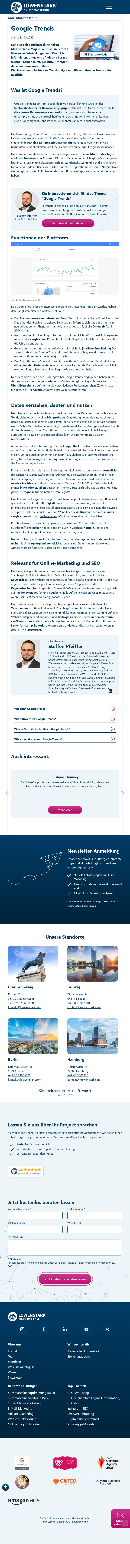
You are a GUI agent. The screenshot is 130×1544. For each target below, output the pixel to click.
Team (11, 1356)
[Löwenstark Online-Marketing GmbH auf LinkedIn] (65, 1329)
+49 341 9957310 (78, 1003)
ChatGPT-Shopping (80, 1413)
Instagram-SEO (77, 1408)
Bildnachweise (80, 1521)
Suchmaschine (40, 44)
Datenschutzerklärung (85, 905)
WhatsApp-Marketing (82, 1424)
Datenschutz (63, 1521)
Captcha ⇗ (39, 1297)
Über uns (14, 1344)
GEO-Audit (74, 1403)
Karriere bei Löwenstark (83, 1351)
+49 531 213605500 (21, 1003)
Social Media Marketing (24, 1403)
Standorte (15, 1361)
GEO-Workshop (78, 1392)
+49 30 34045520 (19, 1075)
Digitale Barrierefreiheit (83, 1419)
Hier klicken (31, 1294)
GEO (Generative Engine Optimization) (93, 1398)
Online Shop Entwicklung (25, 1424)
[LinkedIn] (110, 690)
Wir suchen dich (79, 1344)
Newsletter (15, 1377)
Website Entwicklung (22, 1419)
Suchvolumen (48, 516)
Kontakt (13, 1351)
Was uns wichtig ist (21, 1367)
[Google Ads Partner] (22, 1463)
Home (11, 17)
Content (102, 612)
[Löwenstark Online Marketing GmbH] (34, 6)
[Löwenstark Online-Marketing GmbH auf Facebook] (43, 1329)
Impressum (48, 1521)
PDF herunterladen (96, 54)
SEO (115, 580)
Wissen (13, 1372)
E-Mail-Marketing (20, 1408)
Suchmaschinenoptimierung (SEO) (31, 1392)
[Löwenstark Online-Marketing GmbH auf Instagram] (22, 1329)
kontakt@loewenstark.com (24, 1007)
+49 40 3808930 (77, 1075)
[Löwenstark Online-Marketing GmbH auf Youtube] (86, 1329)
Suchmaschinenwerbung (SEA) (28, 1398)
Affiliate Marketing (21, 1413)
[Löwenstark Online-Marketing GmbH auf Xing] (108, 1329)
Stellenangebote (78, 1356)
